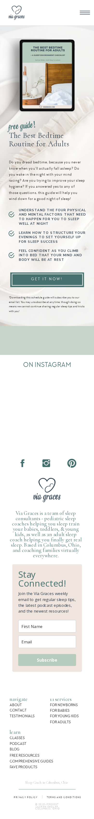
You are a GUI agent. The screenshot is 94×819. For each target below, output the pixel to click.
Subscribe (47, 660)
